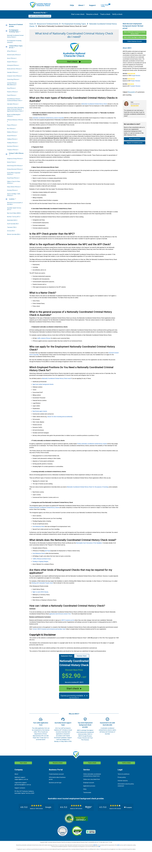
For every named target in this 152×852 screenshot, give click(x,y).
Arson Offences (11, 58)
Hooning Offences (12, 190)
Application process (89, 786)
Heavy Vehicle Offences (13, 186)
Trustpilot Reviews (135, 86)
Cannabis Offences (12, 72)
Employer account (88, 782)
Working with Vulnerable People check (42, 583)
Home (31, 24)
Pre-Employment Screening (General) (14, 41)
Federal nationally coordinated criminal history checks (44, 507)
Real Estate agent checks (40, 411)
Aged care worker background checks (43, 384)
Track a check (92, 763)
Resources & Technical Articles (48, 24)
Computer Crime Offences (14, 76)
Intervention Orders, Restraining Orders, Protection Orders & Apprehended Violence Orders (15, 109)
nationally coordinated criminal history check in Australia (48, 118)
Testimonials (87, 792)
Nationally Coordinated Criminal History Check (94, 104)
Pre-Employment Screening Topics (74, 24)
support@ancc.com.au (21, 779)
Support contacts (20, 788)
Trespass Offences (12, 149)
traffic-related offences (44, 338)
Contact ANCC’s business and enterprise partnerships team (49, 629)
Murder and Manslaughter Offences (13, 115)
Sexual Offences (11, 135)
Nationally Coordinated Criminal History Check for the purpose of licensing (87, 487)
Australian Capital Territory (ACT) (14, 208)
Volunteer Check (82, 656)
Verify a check (126, 763)
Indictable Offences (12, 104)
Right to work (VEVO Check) (40, 592)
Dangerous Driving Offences (14, 158)
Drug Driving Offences (13, 178)
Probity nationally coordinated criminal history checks (92, 443)
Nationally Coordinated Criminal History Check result (56, 378)
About (80, 5)
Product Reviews (135, 81)
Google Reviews (135, 75)
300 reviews (79, 808)
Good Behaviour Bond (38, 526)
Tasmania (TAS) (11, 227)
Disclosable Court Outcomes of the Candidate (89, 543)
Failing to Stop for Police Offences (13, 182)
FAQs (72, 5)
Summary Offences (12, 146)
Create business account (56, 774)
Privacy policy (122, 777)
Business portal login (55, 782)
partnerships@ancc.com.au (23, 784)
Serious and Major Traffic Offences (13, 194)
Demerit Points (11, 162)
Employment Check (66, 656)
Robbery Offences (12, 132)
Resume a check (57, 763)
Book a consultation (134, 138)
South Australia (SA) (12, 223)
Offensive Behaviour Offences (15, 119)
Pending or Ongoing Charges (40, 561)
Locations (12, 199)
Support (92, 5)
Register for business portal (134, 142)
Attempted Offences (12, 65)
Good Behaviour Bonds (39, 553)
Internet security (123, 780)
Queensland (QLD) (12, 220)
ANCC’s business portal (67, 620)
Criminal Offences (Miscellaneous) (11, 83)
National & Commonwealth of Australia (15, 203)
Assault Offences (12, 61)
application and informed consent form (60, 614)
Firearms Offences (12, 91)
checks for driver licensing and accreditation (59, 416)
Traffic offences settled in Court (42, 559)
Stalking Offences (12, 139)
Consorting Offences (12, 79)
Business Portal (39, 13)
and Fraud (47, 550)
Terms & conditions (123, 774)
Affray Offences (11, 51)
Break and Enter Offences (14, 69)
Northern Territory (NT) (13, 216)
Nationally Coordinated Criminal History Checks (15, 36)
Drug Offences (11, 88)
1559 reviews (39, 808)
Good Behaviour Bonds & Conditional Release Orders (14, 99)
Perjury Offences (11, 125)
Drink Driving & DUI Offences (14, 165)
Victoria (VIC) (10, 230)
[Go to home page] (40, 4)
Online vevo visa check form (91, 779)
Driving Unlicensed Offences (14, 169)
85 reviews (118, 808)
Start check (72, 61)
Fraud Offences (11, 95)
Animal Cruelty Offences (13, 54)
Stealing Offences (12, 142)
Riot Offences (11, 128)
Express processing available (74, 696)
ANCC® (95, 845)
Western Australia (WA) (13, 234)
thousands (131, 92)
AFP (99, 846)
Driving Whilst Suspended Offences (13, 173)
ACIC (118, 845)
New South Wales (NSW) (13, 213)
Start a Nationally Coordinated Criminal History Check (134, 33)
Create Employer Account (134, 41)
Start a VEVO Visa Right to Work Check (135, 37)
